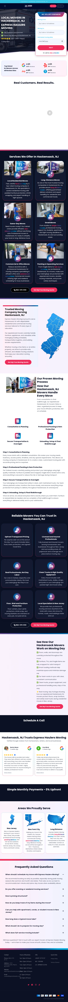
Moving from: (42, 20)
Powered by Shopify (60, 998)
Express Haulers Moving (51, 998)
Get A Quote (53, 6)
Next (51, 47)
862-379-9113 (60, 6)
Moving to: (41, 28)
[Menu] (5, 6)
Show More (7, 773)
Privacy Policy (54, 958)
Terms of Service (55, 962)
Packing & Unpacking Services (50, 264)
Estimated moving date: (45, 37)
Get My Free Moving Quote (44, 290)
